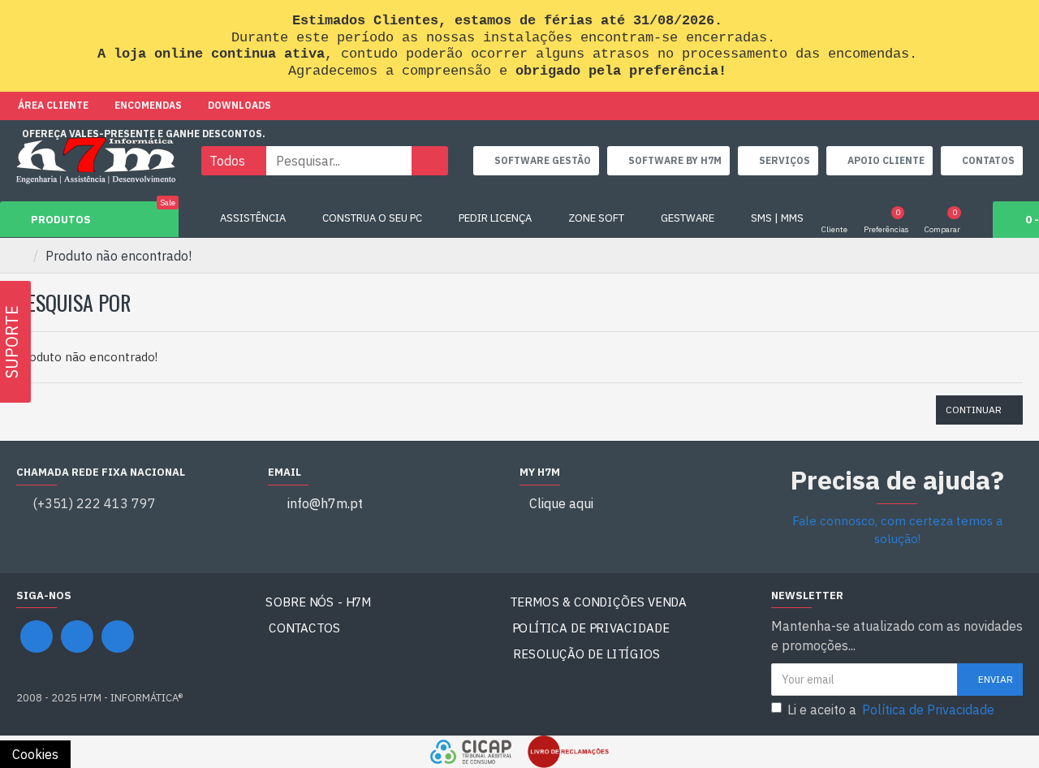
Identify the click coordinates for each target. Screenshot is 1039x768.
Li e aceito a (890, 709)
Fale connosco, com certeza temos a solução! (897, 530)
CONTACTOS (305, 628)
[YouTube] (77, 636)
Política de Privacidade (591, 628)
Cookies (35, 754)
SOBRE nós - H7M (318, 602)
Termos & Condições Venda (598, 602)
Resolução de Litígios (587, 654)
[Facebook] (36, 636)
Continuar (974, 409)
